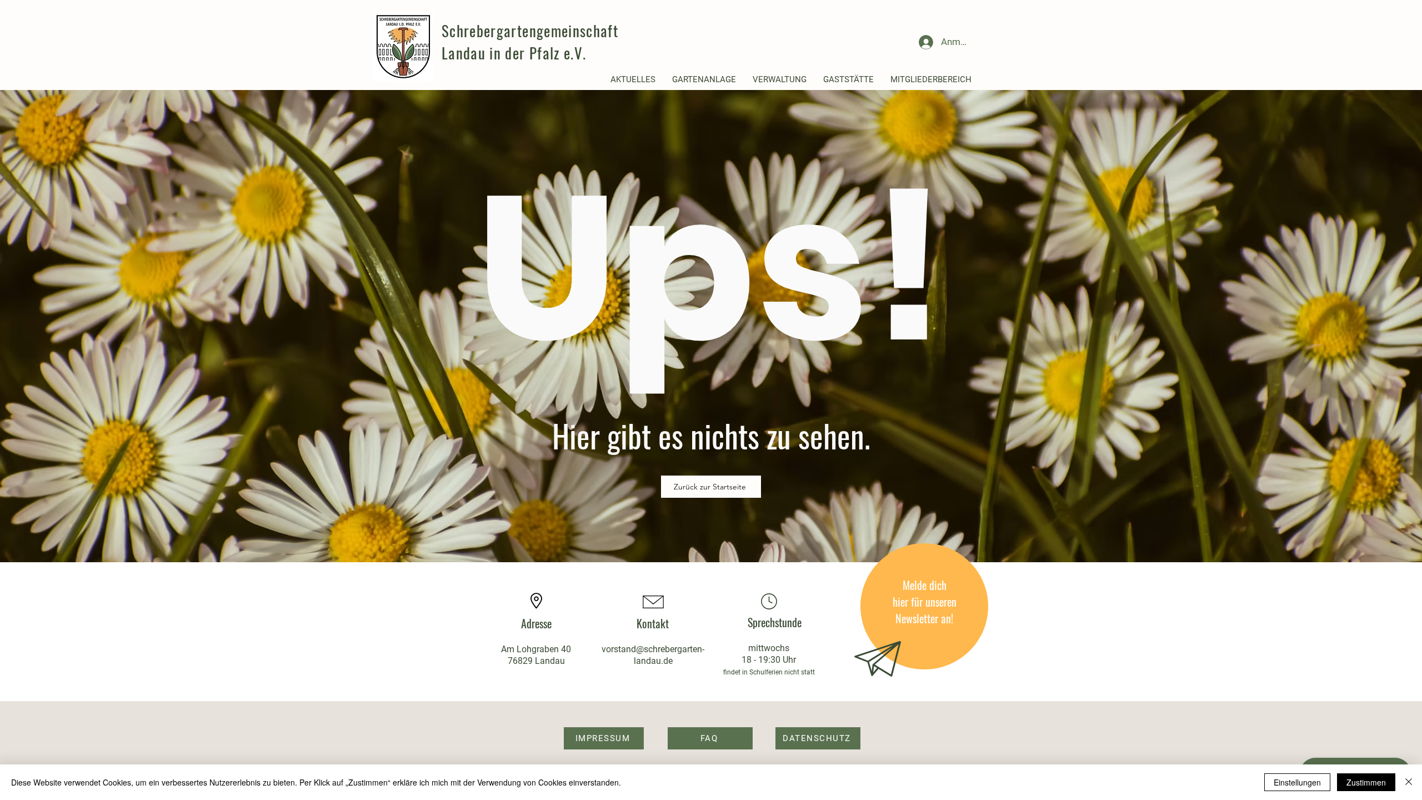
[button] (633, 79)
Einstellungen (1297, 782)
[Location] (768, 601)
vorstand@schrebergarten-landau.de (653, 655)
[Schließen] (1408, 782)
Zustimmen (1366, 782)
